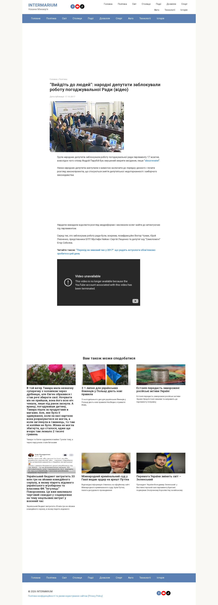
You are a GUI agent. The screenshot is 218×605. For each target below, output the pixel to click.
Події (158, 4)
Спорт (184, 4)
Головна (108, 4)
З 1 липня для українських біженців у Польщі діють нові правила (102, 391)
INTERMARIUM (42, 5)
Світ (134, 4)
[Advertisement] (109, 48)
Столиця (146, 4)
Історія (183, 10)
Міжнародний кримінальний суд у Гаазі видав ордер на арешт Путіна (105, 478)
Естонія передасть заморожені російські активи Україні (157, 389)
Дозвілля (171, 4)
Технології (170, 10)
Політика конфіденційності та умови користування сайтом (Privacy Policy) (65, 596)
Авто (156, 10)
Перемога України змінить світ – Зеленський (158, 478)
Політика (122, 4)
